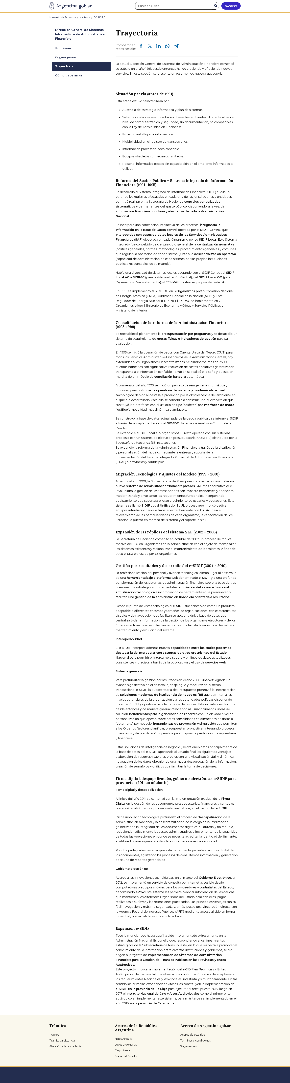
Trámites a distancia (62, 1040)
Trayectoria (64, 66)
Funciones (63, 48)
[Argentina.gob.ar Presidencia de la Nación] (70, 6)
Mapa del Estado (126, 1056)
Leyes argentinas (126, 1044)
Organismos (122, 1050)
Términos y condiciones (195, 1040)
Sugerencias (188, 1046)
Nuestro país (123, 1038)
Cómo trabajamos (69, 75)
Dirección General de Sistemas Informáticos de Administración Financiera (80, 34)
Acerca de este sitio (192, 1034)
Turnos (54, 1034)
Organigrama (65, 57)
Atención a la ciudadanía (65, 1046)
